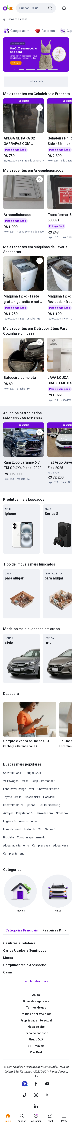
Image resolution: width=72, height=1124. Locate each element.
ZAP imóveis (36, 1046)
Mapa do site (36, 1026)
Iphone (31, 805)
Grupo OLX (36, 1039)
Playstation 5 (24, 813)
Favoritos (48, 31)
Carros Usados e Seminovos (24, 950)
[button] (36, 8)
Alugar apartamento (16, 845)
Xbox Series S (47, 829)
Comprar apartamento (31, 837)
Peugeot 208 (33, 772)
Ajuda (36, 994)
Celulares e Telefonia (19, 943)
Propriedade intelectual (36, 1020)
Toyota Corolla (12, 797)
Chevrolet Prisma (48, 789)
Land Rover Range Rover (18, 789)
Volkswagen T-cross (15, 781)
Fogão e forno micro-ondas (20, 821)
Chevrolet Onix (12, 772)
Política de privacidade (36, 1014)
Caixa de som (44, 813)
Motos (8, 958)
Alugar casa (60, 845)
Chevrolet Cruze (13, 805)
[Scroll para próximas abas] (65, 930)
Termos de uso (36, 1007)
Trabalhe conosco (36, 1033)
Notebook (62, 813)
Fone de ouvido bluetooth (19, 829)
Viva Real (36, 1052)
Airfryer (8, 813)
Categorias (18, 31)
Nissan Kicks (32, 797)
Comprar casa (41, 845)
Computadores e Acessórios (25, 965)
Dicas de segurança (36, 1001)
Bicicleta (8, 837)
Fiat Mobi (49, 797)
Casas (8, 972)
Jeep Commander (43, 781)
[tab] (21, 930)
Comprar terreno (13, 853)
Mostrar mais (39, 981)
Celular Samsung (49, 805)
